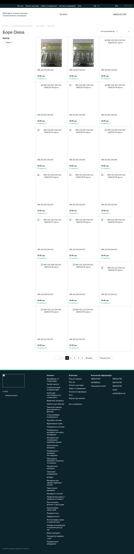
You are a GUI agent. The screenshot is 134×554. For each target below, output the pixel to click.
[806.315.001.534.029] (115, 143)
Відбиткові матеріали (55, 401)
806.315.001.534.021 (109, 115)
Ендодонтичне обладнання (52, 543)
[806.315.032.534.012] (51, 232)
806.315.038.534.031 (45, 294)
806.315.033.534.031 (109, 249)
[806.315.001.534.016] (51, 98)
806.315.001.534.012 (77, 70)
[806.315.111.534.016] (51, 322)
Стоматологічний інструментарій (53, 388)
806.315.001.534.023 (45, 160)
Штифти (50, 477)
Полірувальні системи (55, 427)
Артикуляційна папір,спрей (52, 509)
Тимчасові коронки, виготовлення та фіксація (54, 409)
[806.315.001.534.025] (83, 143)
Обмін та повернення (49, 6)
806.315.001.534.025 (77, 160)
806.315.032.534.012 (45, 249)
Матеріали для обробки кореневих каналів (54, 483)
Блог (79, 6)
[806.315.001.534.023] (51, 143)
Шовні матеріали (53, 533)
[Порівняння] (103, 6)
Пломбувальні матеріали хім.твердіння (52, 453)
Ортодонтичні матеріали (52, 467)
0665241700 (119, 14)
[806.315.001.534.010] (51, 53)
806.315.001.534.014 (109, 70)
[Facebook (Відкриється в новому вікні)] (10, 6)
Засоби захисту (53, 384)
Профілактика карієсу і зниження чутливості (56, 498)
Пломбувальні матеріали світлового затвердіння (55, 432)
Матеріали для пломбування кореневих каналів (54, 440)
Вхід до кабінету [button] (75, 379)
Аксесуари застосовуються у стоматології (54, 395)
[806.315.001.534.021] (115, 98)
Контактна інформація (67, 6)
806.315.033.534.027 (77, 249)
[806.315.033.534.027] (83, 232)
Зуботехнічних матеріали (52, 446)
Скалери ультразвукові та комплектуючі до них (56, 527)
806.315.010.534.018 (109, 205)
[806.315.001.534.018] (83, 98)
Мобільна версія (11, 395)
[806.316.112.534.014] (83, 322)
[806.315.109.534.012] (83, 277)
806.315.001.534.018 (77, 115)
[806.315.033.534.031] (115, 232)
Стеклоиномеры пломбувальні (53, 416)
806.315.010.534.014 (77, 205)
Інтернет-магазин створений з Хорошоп (16, 548)
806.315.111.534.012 (109, 294)
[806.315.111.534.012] (115, 277)
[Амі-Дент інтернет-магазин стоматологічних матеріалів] (13, 381)
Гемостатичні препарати (52, 489)
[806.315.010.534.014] (83, 188)
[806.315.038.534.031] (51, 277)
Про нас (20, 6)
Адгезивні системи (54, 420)
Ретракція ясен (53, 513)
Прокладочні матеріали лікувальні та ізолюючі (55, 461)
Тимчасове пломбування (52, 473)
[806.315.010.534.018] (115, 188)
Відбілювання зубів (54, 424)
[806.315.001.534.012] (83, 53)
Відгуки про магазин (77, 398)
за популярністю (108, 31)
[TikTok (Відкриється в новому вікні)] (7, 6)
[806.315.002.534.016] (51, 188)
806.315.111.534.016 (45, 339)
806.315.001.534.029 (109, 160)
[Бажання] (108, 6)
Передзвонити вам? (98, 386)
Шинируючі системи (55, 494)
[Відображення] (126, 31)
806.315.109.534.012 (77, 294)
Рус (98, 6)
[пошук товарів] (77, 14)
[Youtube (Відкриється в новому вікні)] (13, 6)
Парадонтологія (53, 516)
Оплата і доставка (32, 6)
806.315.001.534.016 (45, 115)
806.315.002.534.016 (45, 205)
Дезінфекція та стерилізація (53, 380)
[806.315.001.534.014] (115, 53)
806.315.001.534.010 (45, 70)
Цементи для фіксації (55, 404)
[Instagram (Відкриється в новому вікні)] (4, 6)
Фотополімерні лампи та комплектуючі (55, 521)
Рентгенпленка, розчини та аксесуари (55, 503)
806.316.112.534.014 (77, 339)
